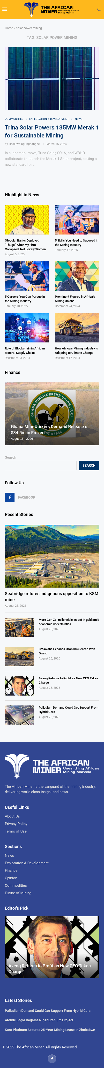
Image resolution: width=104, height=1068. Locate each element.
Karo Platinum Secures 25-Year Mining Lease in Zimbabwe (50, 1030)
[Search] (99, 10)
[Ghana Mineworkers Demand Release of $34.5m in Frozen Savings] (52, 413)
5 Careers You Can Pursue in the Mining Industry (25, 299)
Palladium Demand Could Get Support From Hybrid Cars (68, 710)
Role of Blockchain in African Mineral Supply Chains (25, 351)
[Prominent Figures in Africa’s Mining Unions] (77, 276)
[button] (9, 413)
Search (10, 457)
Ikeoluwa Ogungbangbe (24, 144)
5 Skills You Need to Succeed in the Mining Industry (76, 243)
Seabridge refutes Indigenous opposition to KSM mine (51, 596)
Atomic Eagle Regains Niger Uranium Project (39, 1020)
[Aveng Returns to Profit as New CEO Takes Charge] (19, 686)
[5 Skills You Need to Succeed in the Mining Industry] (77, 220)
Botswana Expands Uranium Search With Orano (67, 651)
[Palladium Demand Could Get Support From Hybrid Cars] (19, 715)
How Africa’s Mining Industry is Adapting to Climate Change (76, 351)
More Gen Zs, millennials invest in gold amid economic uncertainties (69, 622)
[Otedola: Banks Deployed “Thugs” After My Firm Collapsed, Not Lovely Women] (27, 220)
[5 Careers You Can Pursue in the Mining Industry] (27, 276)
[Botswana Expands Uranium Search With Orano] (19, 656)
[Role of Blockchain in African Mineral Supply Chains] (27, 327)
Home (9, 28)
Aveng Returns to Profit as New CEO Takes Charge (68, 680)
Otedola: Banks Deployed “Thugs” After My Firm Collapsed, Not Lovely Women (25, 245)
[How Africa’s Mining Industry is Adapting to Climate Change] (77, 327)
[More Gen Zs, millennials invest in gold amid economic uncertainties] (19, 627)
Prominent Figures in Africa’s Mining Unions (75, 299)
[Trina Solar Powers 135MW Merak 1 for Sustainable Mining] (52, 78)
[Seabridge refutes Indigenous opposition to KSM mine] (52, 556)
